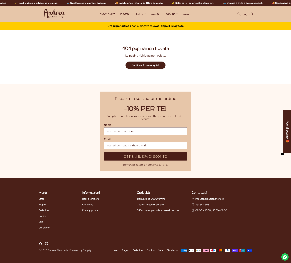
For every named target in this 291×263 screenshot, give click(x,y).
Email (107, 139)
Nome (107, 125)
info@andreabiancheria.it (209, 198)
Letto (41, 198)
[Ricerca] (239, 14)
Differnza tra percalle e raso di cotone (158, 210)
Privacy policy (90, 210)
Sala (41, 221)
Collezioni (44, 210)
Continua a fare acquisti (145, 65)
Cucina (42, 216)
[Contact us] (285, 257)
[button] (287, 131)
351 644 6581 (202, 204)
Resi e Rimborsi (90, 198)
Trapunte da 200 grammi (151, 198)
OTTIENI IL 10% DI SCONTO (145, 156)
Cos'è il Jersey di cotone (150, 204)
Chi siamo (44, 227)
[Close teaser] (282, 154)
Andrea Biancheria (58, 250)
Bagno (42, 204)
